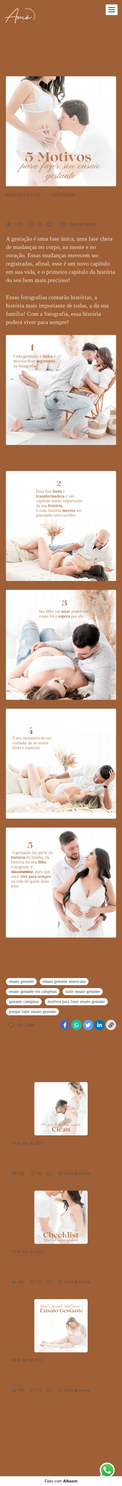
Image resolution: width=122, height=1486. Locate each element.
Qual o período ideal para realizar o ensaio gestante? (55, 1375)
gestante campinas (24, 1001)
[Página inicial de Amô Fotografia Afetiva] (20, 15)
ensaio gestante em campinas (33, 991)
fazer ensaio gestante (82, 991)
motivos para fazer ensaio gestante (76, 1001)
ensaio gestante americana (64, 981)
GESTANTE (64, 195)
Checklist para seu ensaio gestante (53, 1266)
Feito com (61, 1481)
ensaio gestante (21, 981)
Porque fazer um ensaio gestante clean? (50, 1158)
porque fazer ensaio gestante (32, 1011)
